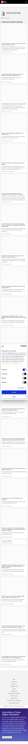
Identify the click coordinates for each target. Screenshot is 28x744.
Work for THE (14, 686)
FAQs (14, 679)
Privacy (14, 689)
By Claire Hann (4, 111)
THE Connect (14, 696)
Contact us (14, 681)
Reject (14, 396)
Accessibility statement (14, 693)
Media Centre (14, 698)
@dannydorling (6, 18)
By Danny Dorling (5, 52)
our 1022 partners (10, 353)
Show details (21, 387)
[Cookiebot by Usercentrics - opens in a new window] (20, 346)
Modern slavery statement (14, 700)
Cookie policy (14, 691)
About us (14, 684)
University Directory (14, 703)
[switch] (24, 374)
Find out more (7, 737)
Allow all (14, 392)
